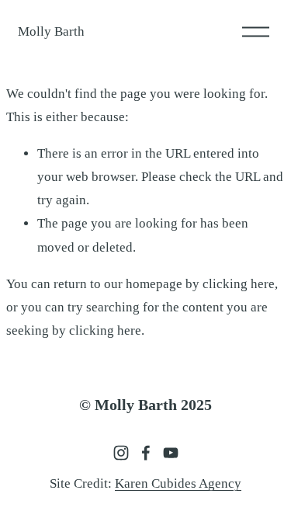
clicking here (239, 283)
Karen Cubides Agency (178, 483)
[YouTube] (170, 453)
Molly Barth (51, 31)
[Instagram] (121, 453)
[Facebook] (146, 453)
